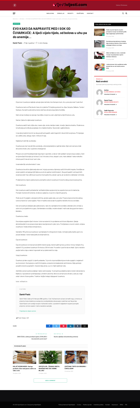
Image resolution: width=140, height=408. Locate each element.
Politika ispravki (87, 404)
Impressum (115, 404)
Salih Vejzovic (109, 110)
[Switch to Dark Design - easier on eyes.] (123, 13)
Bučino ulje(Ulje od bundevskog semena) (66, 336)
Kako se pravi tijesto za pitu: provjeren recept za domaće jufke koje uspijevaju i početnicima (116, 31)
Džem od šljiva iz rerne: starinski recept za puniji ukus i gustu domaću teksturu (115, 54)
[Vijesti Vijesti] (70, 5)
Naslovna (50, 13)
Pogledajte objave (110, 94)
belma (106, 90)
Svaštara (80, 13)
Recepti (70, 13)
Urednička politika (98, 404)
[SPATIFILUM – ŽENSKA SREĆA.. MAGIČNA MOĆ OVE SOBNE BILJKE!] (50, 357)
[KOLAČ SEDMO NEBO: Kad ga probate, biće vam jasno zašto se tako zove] (24, 357)
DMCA (121, 404)
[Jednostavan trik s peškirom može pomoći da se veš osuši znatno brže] (99, 66)
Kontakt (90, 13)
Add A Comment (50, 380)
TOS (126, 404)
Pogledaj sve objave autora (28, 311)
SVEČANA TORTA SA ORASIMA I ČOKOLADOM (75, 367)
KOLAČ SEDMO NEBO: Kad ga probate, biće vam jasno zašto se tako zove (24, 368)
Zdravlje (60, 13)
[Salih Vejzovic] (99, 112)
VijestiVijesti (37, 404)
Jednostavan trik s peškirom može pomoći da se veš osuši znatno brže (116, 66)
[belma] (99, 92)
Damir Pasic (17, 43)
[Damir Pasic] (99, 102)
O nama (79, 404)
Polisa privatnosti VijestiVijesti (67, 404)
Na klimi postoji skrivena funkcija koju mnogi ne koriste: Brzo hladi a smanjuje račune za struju (116, 43)
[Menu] (14, 13)
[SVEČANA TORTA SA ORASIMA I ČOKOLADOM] (76, 357)
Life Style (21, 18)
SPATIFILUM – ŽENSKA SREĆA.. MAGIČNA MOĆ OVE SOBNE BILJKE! (49, 368)
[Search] (126, 13)
